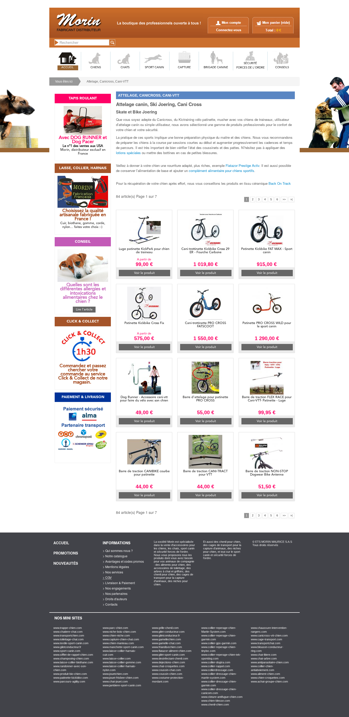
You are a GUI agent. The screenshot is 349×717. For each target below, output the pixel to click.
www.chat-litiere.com (263, 654)
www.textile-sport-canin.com (70, 643)
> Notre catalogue (115, 556)
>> (284, 199)
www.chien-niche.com (116, 635)
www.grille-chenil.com (165, 627)
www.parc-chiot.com (115, 627)
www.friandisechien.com (167, 647)
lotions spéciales (128, 152)
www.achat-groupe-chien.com (269, 681)
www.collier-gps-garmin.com (218, 643)
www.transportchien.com (68, 635)
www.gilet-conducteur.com (168, 631)
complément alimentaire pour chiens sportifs (221, 170)
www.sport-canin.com (66, 650)
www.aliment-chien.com (265, 673)
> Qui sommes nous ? (118, 550)
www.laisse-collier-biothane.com (73, 662)
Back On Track (280, 183)
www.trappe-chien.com (67, 627)
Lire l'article (84, 309)
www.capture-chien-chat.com (121, 639)
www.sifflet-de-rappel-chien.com (73, 654)
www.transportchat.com (265, 643)
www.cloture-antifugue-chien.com (221, 696)
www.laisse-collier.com (117, 658)
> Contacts (110, 604)
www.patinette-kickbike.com (70, 677)
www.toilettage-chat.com (68, 639)
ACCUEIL (67, 67)
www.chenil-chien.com (215, 704)
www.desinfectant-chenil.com (170, 658)
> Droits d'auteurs (115, 599)
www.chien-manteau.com (118, 643)
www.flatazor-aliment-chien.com (171, 650)
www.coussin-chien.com (167, 673)
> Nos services (113, 572)
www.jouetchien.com (115, 673)
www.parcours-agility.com (69, 681)
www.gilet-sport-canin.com (168, 654)
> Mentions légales (116, 566)
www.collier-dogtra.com (215, 662)
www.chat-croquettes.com (168, 666)
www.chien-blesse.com (215, 700)
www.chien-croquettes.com (268, 677)
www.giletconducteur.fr (67, 647)
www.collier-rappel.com (215, 666)
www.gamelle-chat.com (166, 643)
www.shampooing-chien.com (71, 658)
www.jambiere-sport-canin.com (122, 685)
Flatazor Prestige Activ (242, 165)
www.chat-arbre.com (264, 658)
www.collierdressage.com (217, 670)
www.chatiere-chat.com (68, 631)
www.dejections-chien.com (168, 662)
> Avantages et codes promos (123, 561)
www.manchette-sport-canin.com (123, 647)
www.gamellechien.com (166, 639)
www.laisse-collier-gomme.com (122, 662)
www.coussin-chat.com (166, 670)
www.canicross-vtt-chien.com (269, 635)
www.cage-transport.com (266, 639)
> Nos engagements (117, 588)
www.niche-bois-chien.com (119, 631)
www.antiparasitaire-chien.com (270, 662)
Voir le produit (144, 273)
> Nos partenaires (115, 593)
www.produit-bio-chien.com (70, 673)
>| (291, 199)
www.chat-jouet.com (115, 681)
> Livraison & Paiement (119, 583)
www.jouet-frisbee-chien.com (120, 677)
